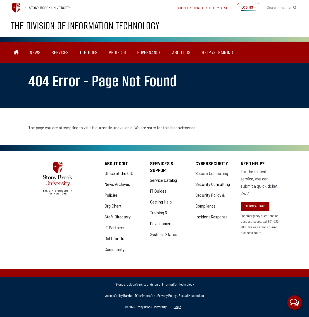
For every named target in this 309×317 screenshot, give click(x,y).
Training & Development (161, 218)
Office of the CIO (119, 173)
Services (60, 52)
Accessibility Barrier (119, 295)
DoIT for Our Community (115, 244)
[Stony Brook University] (16, 8)
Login (177, 307)
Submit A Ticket (255, 206)
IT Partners (114, 227)
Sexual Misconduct (191, 295)
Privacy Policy (166, 295)
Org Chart (113, 205)
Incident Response (211, 216)
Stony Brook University (49, 8)
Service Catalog (163, 180)
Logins (247, 7)
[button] (294, 302)
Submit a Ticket (190, 8)
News (35, 52)
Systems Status (163, 234)
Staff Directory (118, 216)
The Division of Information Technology (85, 26)
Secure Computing (211, 173)
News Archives (117, 184)
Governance (149, 52)
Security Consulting (212, 184)
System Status (219, 8)
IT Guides (88, 52)
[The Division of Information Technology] (16, 52)
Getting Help (161, 201)
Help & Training (217, 52)
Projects (117, 52)
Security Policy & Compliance (210, 200)
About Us (181, 52)
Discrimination (145, 295)
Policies (111, 195)
